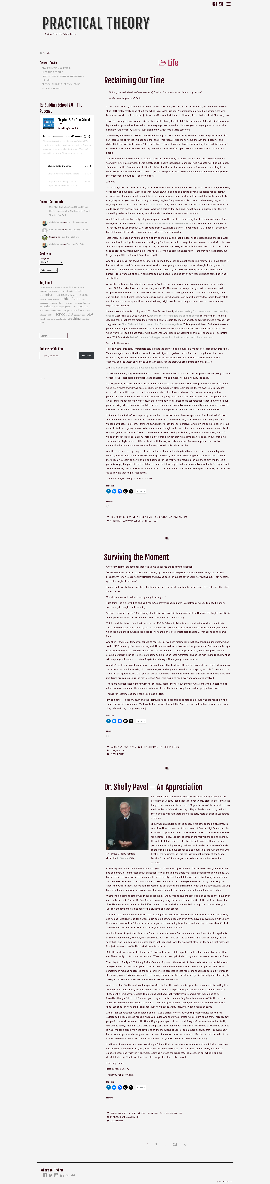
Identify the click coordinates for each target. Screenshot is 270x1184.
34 (176, 1144)
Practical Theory (96, 23)
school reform (79, 315)
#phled (57, 288)
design (62, 291)
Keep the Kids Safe (52, 72)
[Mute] (72, 136)
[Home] (41, 53)
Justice (61, 303)
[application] (67, 136)
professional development (51, 310)
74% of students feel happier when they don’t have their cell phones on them (171, 337)
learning (86, 303)
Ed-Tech (163, 517)
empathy (43, 299)
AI (70, 287)
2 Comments (117, 754)
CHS (119, 858)
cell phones (141, 520)
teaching (74, 318)
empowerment (53, 299)
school (51, 314)
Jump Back (85, 136)
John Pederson (56, 229)
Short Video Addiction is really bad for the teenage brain (152, 324)
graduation (44, 303)
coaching (44, 291)
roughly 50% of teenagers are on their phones (174, 315)
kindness (69, 303)
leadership (132, 1116)
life (41, 307)
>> (185, 1145)
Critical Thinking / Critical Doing (61, 84)
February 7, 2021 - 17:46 (123, 1113)
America (75, 287)
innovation (54, 303)
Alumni (126, 858)
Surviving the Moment (136, 557)
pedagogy (49, 306)
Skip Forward (89, 136)
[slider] (58, 136)
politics (121, 750)
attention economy (121, 520)
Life (185, 517)
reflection (43, 315)
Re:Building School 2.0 (68, 128)
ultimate (42, 323)
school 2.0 (64, 314)
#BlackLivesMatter (47, 287)
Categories (45, 258)
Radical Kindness (51, 88)
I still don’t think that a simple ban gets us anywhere (139, 367)
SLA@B (42, 319)
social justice (51, 319)
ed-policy (79, 290)
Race (81, 310)
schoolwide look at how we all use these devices (161, 223)
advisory (64, 287)
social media (61, 319)
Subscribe (86, 355)
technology (85, 319)
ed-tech (153, 520)
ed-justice (70, 291)
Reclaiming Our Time (134, 80)
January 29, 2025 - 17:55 (123, 747)
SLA (90, 314)
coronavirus (54, 291)
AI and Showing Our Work (56, 67)
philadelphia (60, 307)
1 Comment (117, 1120)
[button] (67, 165)
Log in (42, 378)
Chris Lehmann (145, 517)
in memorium (117, 1116)
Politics (174, 747)
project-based (70, 310)
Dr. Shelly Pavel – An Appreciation (153, 787)
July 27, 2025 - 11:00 (121, 517)
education (72, 295)
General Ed (175, 517)
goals (83, 299)
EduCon (83, 295)
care (112, 750)
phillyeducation (71, 307)
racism (88, 310)
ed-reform (48, 294)
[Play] (44, 136)
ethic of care (70, 298)
